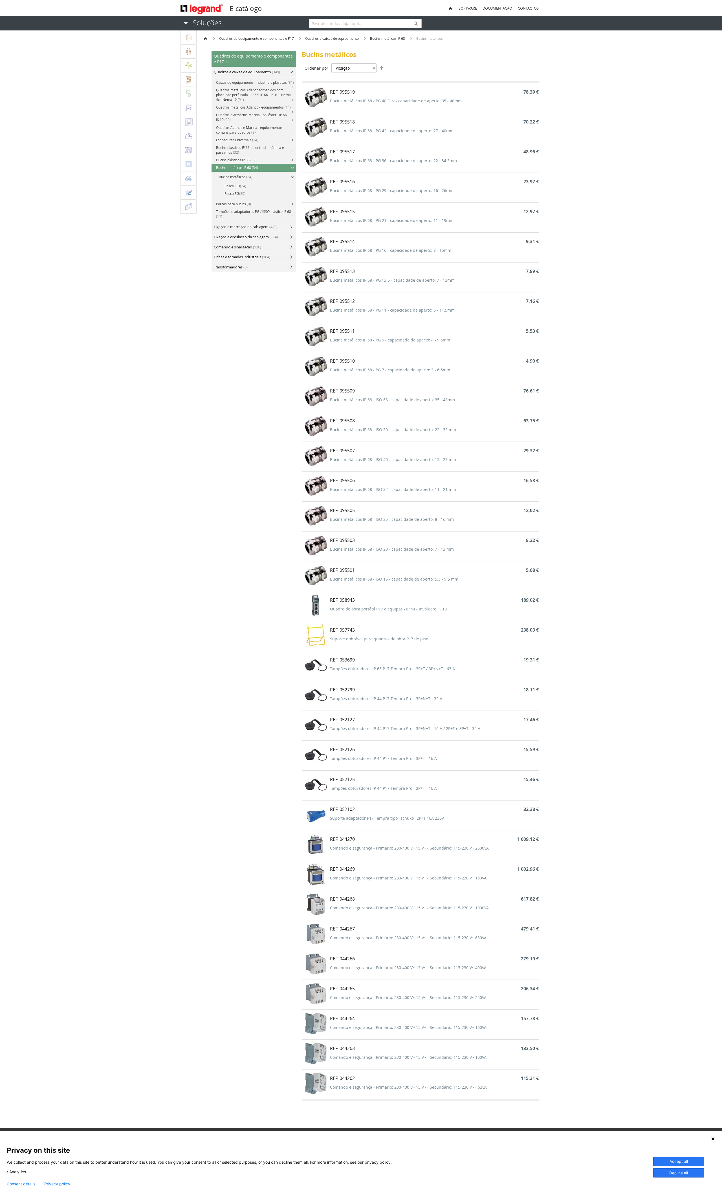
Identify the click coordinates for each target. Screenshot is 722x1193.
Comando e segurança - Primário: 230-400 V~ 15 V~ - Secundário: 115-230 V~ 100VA (408, 1057)
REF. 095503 (342, 540)
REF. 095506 (342, 480)
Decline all (678, 1172)
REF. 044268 (342, 899)
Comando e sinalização (237, 247)
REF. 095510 (342, 361)
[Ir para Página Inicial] (206, 38)
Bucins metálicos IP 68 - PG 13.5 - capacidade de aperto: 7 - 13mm (392, 280)
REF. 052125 (342, 779)
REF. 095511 (342, 331)
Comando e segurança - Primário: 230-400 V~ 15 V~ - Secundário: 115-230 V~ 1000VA (409, 907)
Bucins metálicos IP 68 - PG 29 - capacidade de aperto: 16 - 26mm (392, 190)
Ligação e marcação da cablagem (246, 226)
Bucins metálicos (235, 177)
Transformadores (231, 267)
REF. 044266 (342, 959)
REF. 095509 (342, 391)
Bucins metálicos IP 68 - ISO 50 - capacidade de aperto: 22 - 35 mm (393, 429)
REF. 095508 (342, 421)
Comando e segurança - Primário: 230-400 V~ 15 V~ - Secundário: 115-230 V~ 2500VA (409, 848)
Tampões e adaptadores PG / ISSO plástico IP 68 (253, 214)
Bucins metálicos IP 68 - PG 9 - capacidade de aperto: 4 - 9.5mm (390, 340)
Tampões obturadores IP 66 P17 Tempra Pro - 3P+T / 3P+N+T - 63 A (392, 668)
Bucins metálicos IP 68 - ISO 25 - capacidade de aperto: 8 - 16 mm (392, 519)
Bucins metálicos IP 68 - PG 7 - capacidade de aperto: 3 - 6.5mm (390, 369)
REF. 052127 (342, 719)
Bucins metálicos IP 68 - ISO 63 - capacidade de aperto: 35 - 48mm (392, 399)
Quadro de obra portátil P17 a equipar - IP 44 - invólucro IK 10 (388, 609)
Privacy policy (57, 1184)
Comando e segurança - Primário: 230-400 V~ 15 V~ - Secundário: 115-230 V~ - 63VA (408, 1087)
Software (468, 8)
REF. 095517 (342, 152)
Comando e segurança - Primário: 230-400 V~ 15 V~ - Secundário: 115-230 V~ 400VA (408, 967)
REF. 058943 (342, 600)
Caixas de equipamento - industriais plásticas (255, 82)
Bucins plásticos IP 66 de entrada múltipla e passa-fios (250, 150)
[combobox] (365, 23)
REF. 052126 (342, 749)
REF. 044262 (342, 1078)
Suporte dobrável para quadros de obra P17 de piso (379, 638)
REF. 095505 (342, 510)
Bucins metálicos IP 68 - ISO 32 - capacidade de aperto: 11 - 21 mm (393, 489)
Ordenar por (316, 68)
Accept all (679, 1161)
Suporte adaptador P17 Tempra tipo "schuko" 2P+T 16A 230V (387, 818)
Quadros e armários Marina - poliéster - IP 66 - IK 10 (252, 117)
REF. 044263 (342, 1048)
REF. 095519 (342, 92)
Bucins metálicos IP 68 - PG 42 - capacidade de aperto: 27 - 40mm (392, 130)
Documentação (497, 8)
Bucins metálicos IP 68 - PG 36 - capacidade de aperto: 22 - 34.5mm (393, 160)
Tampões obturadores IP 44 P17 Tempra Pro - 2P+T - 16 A (383, 788)
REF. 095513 (342, 271)
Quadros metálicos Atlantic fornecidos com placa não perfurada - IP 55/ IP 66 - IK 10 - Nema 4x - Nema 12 (253, 95)
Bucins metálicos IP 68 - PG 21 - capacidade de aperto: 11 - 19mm (392, 220)
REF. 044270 (342, 839)
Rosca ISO (235, 186)
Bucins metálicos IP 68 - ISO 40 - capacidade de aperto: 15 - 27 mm (393, 459)
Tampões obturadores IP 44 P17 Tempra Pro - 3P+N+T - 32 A (386, 698)
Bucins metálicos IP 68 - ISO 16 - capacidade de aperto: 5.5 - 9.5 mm (394, 579)
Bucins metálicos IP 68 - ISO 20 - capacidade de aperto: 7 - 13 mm (392, 549)
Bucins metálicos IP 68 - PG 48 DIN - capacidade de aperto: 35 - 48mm (396, 100)
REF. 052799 (342, 690)
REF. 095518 (342, 122)
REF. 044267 (342, 929)
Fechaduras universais (237, 140)
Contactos (528, 8)
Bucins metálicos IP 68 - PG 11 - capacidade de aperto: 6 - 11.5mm (392, 310)
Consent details (21, 1184)
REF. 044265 (342, 988)
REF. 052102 (342, 809)
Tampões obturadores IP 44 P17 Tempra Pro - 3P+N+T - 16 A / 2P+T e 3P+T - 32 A (405, 728)
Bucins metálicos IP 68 (388, 38)
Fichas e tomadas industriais (242, 256)
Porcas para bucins (233, 204)
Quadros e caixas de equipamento (332, 38)
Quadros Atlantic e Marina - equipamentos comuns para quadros (249, 129)
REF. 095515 (342, 211)
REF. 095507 (342, 450)
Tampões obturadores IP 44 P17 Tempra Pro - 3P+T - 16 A (383, 758)
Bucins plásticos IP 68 (236, 160)
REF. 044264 (342, 1018)
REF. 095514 (342, 241)
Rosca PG (234, 193)
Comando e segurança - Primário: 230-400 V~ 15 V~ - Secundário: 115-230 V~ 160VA (408, 878)
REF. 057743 (342, 630)
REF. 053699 (342, 660)
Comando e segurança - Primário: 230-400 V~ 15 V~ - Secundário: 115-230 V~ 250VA (408, 997)
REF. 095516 (342, 181)
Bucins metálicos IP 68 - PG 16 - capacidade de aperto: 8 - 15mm (390, 250)
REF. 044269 (342, 869)
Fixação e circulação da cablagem (246, 236)
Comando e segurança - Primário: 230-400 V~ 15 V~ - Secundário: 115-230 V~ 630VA (408, 937)
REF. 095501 (342, 570)
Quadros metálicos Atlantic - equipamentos (253, 107)
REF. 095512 (342, 301)
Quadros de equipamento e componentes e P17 (257, 38)
